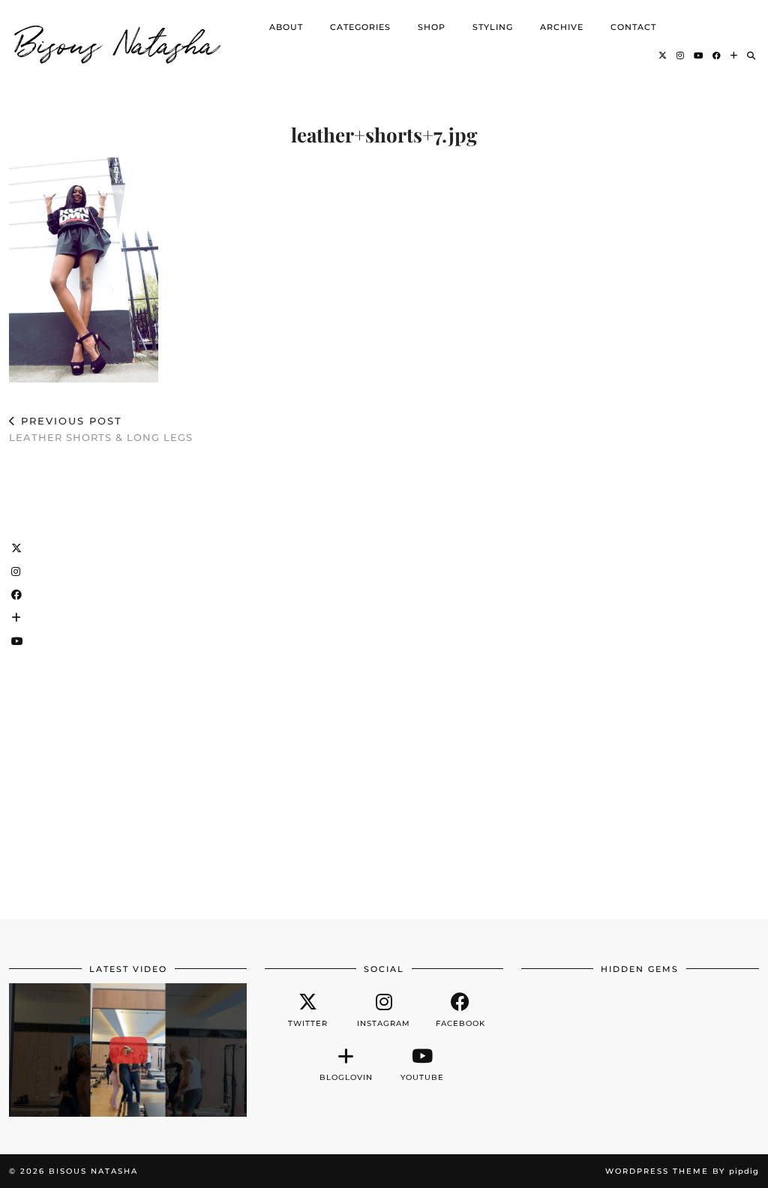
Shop (432, 27)
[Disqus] (384, 675)
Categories (360, 27)
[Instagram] (680, 55)
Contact (633, 27)
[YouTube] (699, 55)
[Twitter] (663, 55)
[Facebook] (717, 55)
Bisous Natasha (117, 41)
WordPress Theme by (682, 1171)
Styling (492, 27)
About (286, 27)
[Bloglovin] (734, 55)
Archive (562, 27)
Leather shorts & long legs (101, 429)
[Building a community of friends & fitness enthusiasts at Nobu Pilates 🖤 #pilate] (128, 1050)
